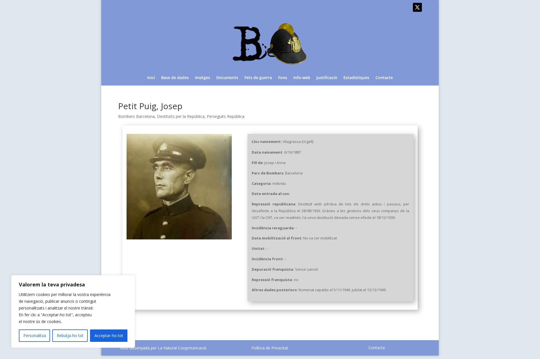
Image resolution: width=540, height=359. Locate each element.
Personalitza (34, 335)
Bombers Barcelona (136, 116)
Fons (282, 78)
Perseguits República (225, 116)
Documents (227, 78)
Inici (151, 78)
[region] (73, 311)
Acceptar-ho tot (108, 335)
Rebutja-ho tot (70, 335)
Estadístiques (356, 78)
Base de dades (175, 78)
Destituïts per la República (180, 116)
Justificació (326, 78)
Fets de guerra (258, 78)
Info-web (301, 78)
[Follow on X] (417, 7)
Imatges (202, 78)
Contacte (384, 78)
